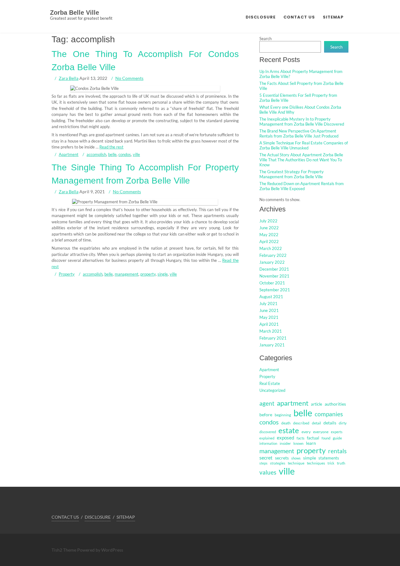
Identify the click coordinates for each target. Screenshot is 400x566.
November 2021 (274, 275)
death (286, 423)
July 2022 (268, 220)
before (265, 414)
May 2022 (268, 234)
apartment (292, 403)
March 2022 (270, 248)
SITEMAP (333, 17)
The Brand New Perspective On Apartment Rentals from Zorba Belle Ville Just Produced (298, 133)
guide (337, 438)
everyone (320, 431)
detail (316, 423)
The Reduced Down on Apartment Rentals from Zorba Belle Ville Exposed (301, 186)
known (298, 443)
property (148, 273)
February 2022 (273, 255)
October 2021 (272, 282)
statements (328, 457)
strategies (277, 463)
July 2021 (268, 303)
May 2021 (268, 317)
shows (296, 458)
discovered (267, 432)
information (268, 443)
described (301, 423)
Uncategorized (272, 390)
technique (296, 463)
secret (265, 457)
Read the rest (111, 146)
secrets (282, 457)
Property (67, 273)
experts (336, 432)
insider (285, 443)
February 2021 (273, 337)
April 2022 (269, 241)
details (329, 422)
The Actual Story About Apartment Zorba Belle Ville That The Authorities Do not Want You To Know (301, 159)
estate (288, 430)
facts (300, 438)
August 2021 (271, 296)
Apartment (68, 154)
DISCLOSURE (261, 17)
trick (331, 463)
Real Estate (269, 383)
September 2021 (274, 289)
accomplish (96, 154)
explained (266, 438)
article (316, 404)
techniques (316, 463)
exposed (285, 437)
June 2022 (269, 227)
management (126, 273)
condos (124, 154)
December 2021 (274, 269)
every (306, 431)
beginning (283, 415)
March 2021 (270, 331)
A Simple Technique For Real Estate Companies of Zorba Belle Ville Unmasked (303, 145)
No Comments (129, 78)
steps (263, 463)
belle (112, 154)
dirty (343, 423)
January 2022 (272, 262)
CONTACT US (299, 17)
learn (311, 443)
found (326, 438)
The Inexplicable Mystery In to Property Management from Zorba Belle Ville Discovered (301, 122)
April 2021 (269, 324)
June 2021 (269, 310)
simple (309, 457)
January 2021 (272, 344)
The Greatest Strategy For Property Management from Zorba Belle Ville (291, 174)
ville (136, 154)
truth (341, 463)
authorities (335, 404)
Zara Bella (68, 78)
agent (266, 403)
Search (265, 38)
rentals (337, 450)
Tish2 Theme (64, 550)
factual (313, 437)
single (163, 273)
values (267, 472)
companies (329, 414)
